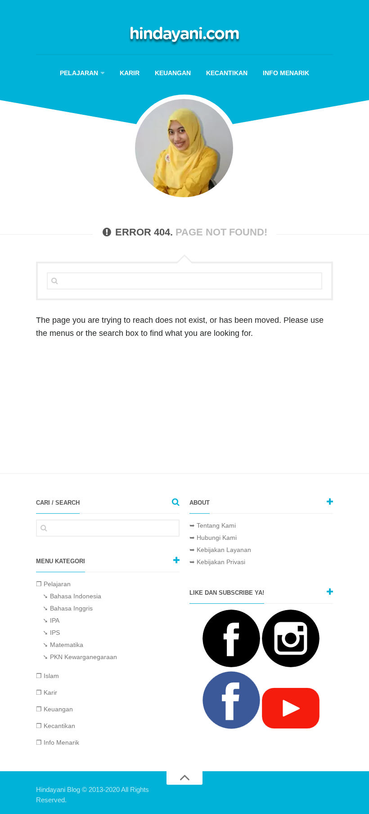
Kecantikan (227, 73)
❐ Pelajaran (53, 584)
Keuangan (173, 73)
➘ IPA (51, 620)
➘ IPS (51, 632)
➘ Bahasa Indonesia (72, 596)
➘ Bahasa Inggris (68, 608)
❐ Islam (47, 675)
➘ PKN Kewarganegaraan (80, 656)
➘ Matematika (63, 644)
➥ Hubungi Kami (213, 537)
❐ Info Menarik (57, 742)
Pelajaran (79, 73)
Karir (130, 73)
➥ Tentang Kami (212, 525)
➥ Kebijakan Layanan (220, 549)
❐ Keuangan (54, 709)
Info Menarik (286, 73)
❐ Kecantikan (55, 725)
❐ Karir (46, 692)
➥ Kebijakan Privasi (217, 561)
